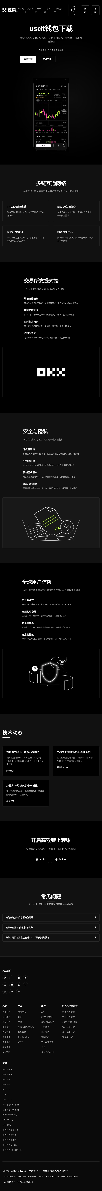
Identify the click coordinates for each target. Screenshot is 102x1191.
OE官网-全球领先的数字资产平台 (56, 1171)
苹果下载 (28, 59)
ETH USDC (7, 1074)
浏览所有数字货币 (26, 1027)
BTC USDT (7, 1079)
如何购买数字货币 (10, 1129)
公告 (43, 1047)
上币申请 (45, 1027)
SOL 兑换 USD (68, 1027)
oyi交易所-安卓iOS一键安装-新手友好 (25, 1171)
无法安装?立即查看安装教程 (51, 50)
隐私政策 (6, 1032)
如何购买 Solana (9, 1145)
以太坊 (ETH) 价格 (10, 1109)
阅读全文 (10, 770)
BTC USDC (7, 1069)
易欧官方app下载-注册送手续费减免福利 (62, 1177)
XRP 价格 (6, 1124)
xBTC (20, 1042)
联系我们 (6, 1022)
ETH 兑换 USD (68, 1017)
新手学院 (22, 1032)
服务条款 (6, 1027)
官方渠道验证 (47, 1042)
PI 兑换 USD (67, 1037)
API (42, 1012)
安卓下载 (47, 59)
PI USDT (6, 1089)
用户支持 (45, 1032)
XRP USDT (7, 1099)
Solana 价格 (7, 1119)
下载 (95, 10)
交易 (20, 1022)
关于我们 (6, 1012)
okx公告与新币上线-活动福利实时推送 (18, 1182)
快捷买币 (22, 1012)
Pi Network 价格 (10, 1114)
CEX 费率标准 (47, 1022)
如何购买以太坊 (9, 1140)
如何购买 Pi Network (12, 1150)
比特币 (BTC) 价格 (10, 1104)
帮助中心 (45, 1037)
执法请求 (6, 1047)
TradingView (24, 1037)
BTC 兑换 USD (68, 1012)
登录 (85, 10)
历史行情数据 (47, 1017)
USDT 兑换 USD (69, 1022)
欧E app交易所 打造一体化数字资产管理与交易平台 (24, 1177)
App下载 (6, 1052)
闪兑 (20, 1017)
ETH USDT (7, 1084)
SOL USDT (7, 1094)
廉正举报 (6, 1042)
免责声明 (6, 1037)
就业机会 (6, 1017)
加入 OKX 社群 (47, 1052)
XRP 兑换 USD (68, 1032)
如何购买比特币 (9, 1134)
